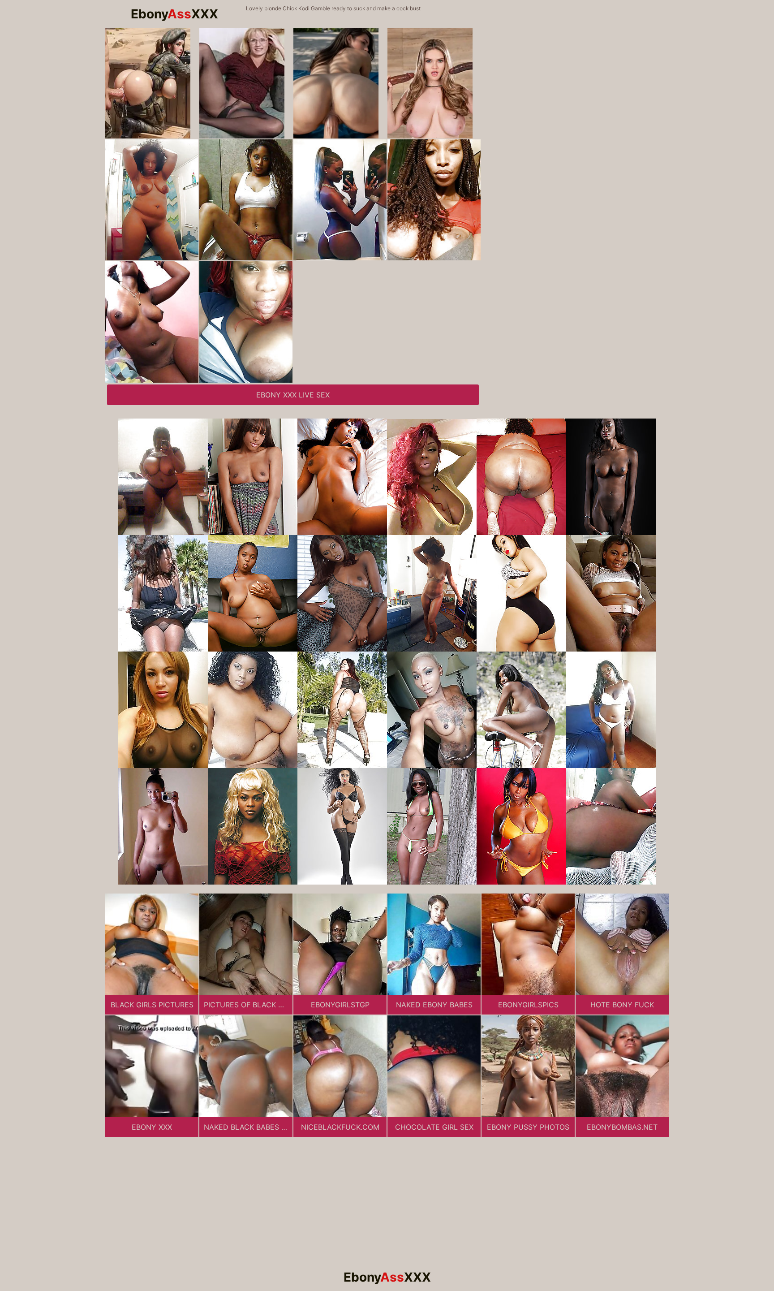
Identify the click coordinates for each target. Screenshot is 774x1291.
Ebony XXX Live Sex (293, 394)
